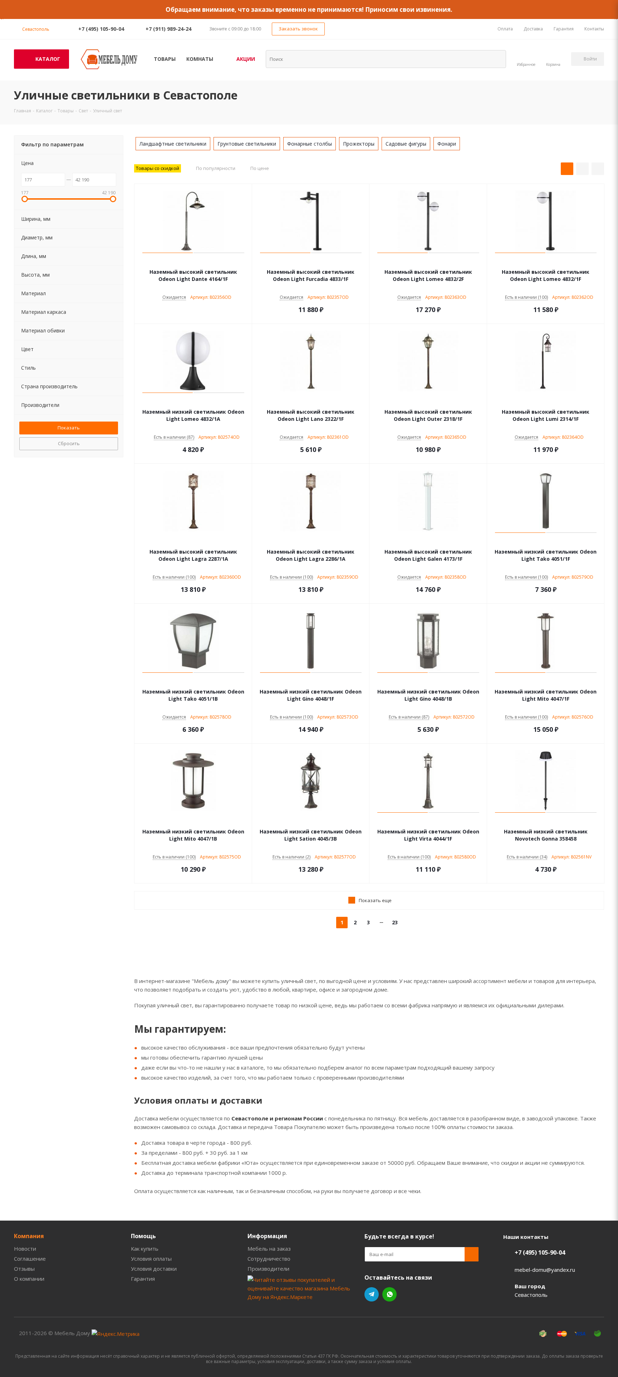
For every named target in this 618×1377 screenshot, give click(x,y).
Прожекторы (358, 143)
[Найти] (496, 58)
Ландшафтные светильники (172, 143)
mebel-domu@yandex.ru (545, 1269)
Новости (25, 1248)
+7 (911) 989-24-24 (168, 28)
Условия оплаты (151, 1258)
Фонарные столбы (309, 143)
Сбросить (69, 443)
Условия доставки (154, 1268)
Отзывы (24, 1268)
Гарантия (143, 1278)
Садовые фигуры (406, 143)
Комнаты (199, 58)
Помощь (143, 1236)
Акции (245, 58)
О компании (29, 1278)
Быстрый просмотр (193, 261)
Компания (29, 1236)
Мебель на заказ (269, 1248)
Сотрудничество (268, 1258)
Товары (165, 58)
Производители (268, 1268)
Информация (267, 1236)
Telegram (371, 1294)
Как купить (144, 1248)
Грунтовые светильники (246, 143)
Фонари (446, 143)
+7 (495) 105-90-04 (101, 28)
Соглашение (30, 1258)
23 (395, 922)
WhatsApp (389, 1294)
